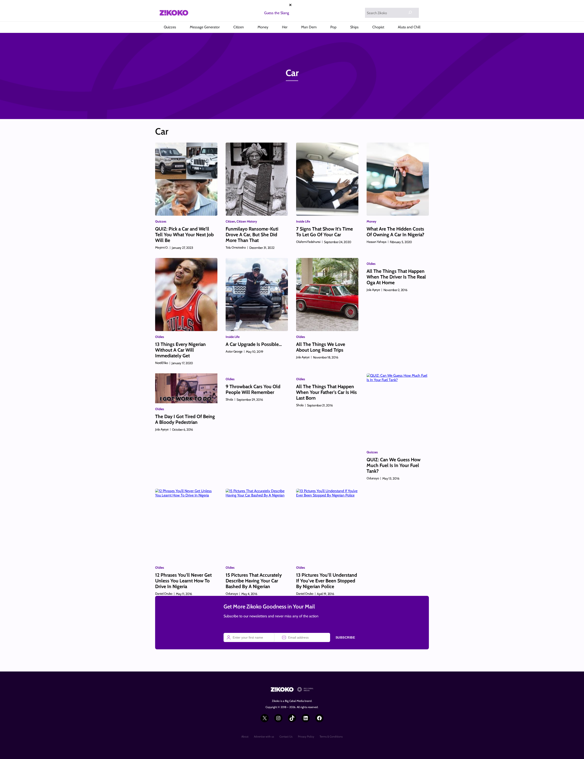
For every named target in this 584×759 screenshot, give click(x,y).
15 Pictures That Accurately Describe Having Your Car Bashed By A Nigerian (254, 580)
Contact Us (285, 736)
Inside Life (303, 221)
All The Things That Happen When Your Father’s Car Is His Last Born (326, 392)
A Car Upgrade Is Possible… (254, 344)
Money (371, 221)
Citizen (230, 221)
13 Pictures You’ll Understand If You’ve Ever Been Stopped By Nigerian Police (326, 580)
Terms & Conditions (331, 736)
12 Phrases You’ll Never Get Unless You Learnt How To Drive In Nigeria (183, 580)
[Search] (410, 12)
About (244, 736)
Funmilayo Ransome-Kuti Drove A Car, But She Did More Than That (252, 234)
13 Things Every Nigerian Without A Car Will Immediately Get (180, 349)
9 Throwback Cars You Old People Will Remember (253, 389)
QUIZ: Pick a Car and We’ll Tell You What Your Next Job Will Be (184, 234)
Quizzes (160, 221)
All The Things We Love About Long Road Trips (320, 347)
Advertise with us (264, 736)
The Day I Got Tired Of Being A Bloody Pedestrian (185, 419)
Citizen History (247, 221)
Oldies (159, 337)
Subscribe (345, 637)
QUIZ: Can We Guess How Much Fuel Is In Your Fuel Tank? (393, 465)
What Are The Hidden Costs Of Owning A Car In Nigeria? (395, 231)
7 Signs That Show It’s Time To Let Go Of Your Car (324, 231)
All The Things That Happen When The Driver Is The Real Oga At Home (396, 276)
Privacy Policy (306, 736)
